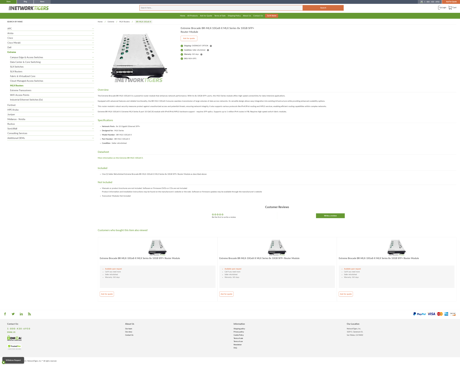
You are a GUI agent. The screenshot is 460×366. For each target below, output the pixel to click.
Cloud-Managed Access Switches (26, 81)
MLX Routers (16, 86)
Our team (128, 329)
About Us (247, 16)
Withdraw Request (13, 360)
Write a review (330, 216)
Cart (454, 8)
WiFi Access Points (19, 95)
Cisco (10, 38)
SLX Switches (16, 67)
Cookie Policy (239, 335)
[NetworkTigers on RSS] (29, 315)
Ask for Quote (206, 16)
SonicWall (12, 129)
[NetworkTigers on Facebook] (5, 315)
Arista (10, 33)
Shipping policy (239, 329)
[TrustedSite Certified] (14, 347)
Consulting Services (17, 133)
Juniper (11, 114)
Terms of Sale (219, 16)
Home (182, 16)
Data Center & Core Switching (25, 62)
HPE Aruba (12, 110)
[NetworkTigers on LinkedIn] (21, 315)
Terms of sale (238, 338)
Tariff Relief (271, 16)
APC (9, 29)
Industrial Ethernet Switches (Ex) (26, 100)
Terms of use (238, 341)
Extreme (11, 52)
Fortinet (11, 105)
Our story (128, 332)
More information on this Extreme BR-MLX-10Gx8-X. (120, 158)
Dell (9, 47)
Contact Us (258, 16)
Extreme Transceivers (20, 90)
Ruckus (11, 124)
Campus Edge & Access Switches (26, 57)
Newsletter (238, 345)
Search (323, 8)
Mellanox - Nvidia (16, 119)
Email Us (11, 332)
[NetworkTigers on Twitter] (13, 315)
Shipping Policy (234, 16)
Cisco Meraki (14, 43)
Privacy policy (239, 332)
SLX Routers (16, 72)
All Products (192, 16)
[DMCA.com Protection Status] (14, 338)
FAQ (235, 348)
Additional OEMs (16, 138)
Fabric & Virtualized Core (22, 76)
